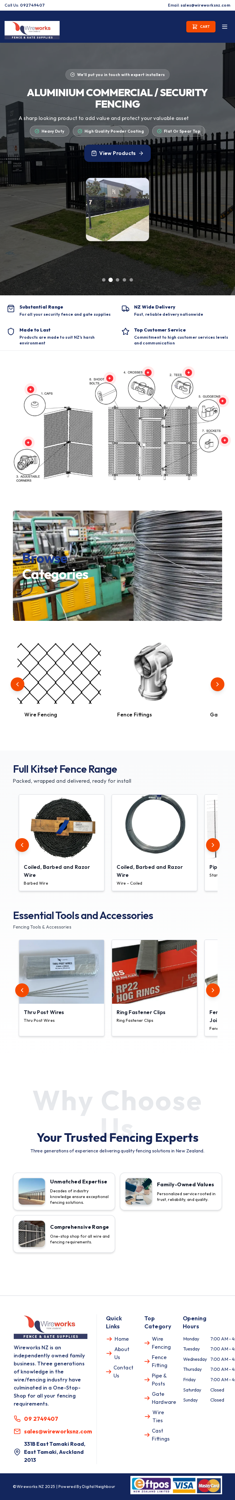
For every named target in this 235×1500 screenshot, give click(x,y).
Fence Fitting (160, 1361)
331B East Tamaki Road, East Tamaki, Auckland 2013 (55, 1452)
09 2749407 (41, 1418)
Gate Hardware (164, 1398)
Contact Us (123, 1371)
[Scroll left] (17, 684)
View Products (117, 153)
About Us (122, 1353)
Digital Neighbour (98, 1486)
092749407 (32, 5)
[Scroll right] (217, 684)
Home (122, 1339)
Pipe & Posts (159, 1379)
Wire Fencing (161, 1343)
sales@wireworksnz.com (205, 5)
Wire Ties (158, 1416)
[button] (63, 842)
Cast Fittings (161, 1434)
